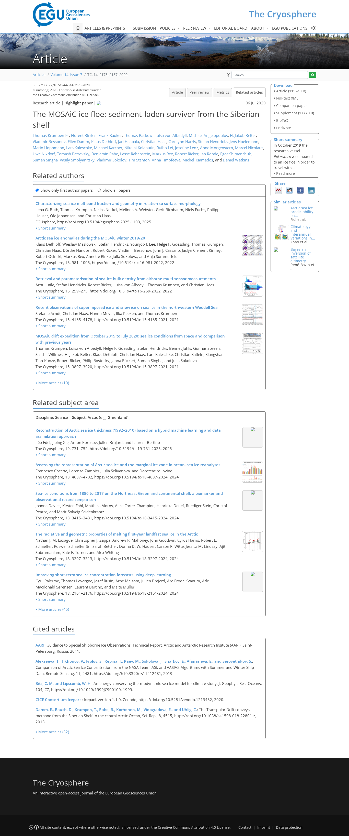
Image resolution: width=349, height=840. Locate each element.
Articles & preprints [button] (105, 28)
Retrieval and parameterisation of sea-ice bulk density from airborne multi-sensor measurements (126, 278)
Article (177, 92)
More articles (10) (53, 382)
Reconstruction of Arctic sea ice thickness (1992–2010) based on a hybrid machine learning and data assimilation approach (128, 433)
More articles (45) (53, 609)
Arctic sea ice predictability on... (301, 211)
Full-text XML (287, 98)
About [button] (258, 28)
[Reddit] (289, 189)
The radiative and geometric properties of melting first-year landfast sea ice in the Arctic (117, 534)
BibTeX (282, 120)
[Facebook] (300, 189)
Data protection (289, 827)
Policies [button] (168, 28)
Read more (285, 173)
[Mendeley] (278, 189)
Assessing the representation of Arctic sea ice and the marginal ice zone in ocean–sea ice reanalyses (128, 464)
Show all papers (117, 190)
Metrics (222, 92)
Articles (39, 74)
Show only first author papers (67, 190)
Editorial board (230, 28)
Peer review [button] (195, 28)
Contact (244, 827)
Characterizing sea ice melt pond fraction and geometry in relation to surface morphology (118, 203)
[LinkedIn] (311, 189)
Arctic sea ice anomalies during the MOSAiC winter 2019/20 (90, 238)
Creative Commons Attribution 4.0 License (194, 827)
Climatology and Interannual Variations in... (302, 232)
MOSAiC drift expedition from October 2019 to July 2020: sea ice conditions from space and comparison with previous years (130, 339)
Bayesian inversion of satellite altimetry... (300, 255)
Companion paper (291, 105)
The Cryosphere (282, 14)
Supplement (286, 113)
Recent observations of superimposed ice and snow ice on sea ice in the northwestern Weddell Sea (127, 307)
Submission (144, 28)
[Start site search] (312, 75)
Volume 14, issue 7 (66, 74)
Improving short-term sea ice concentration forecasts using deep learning (103, 574)
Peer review (200, 92)
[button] (228, 74)
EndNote (283, 127)
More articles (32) (53, 731)
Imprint (263, 827)
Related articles (249, 92)
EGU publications (289, 28)
